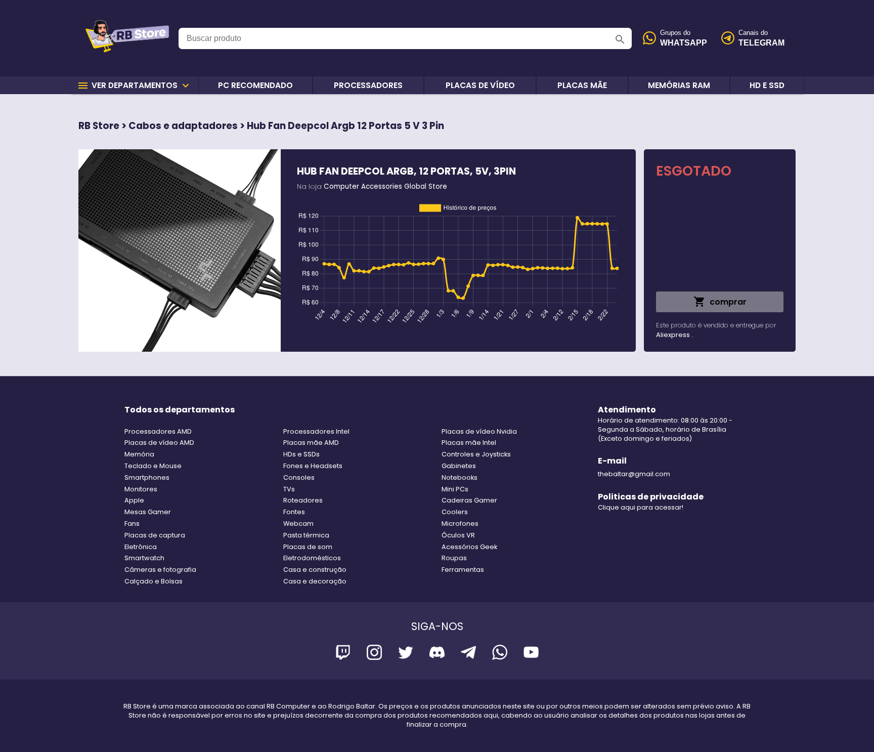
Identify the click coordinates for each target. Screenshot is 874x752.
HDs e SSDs (301, 454)
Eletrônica (140, 546)
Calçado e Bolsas (153, 581)
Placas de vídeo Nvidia (479, 431)
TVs (289, 489)
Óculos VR (458, 535)
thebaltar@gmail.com (634, 474)
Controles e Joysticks (476, 454)
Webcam (298, 523)
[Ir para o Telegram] (468, 654)
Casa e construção (314, 569)
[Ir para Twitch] (343, 654)
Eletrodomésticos (312, 558)
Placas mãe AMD (311, 442)
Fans (132, 523)
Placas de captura (154, 535)
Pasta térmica (306, 535)
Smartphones (146, 477)
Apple (134, 500)
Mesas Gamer (147, 512)
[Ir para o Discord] (437, 654)
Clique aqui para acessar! (640, 507)
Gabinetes (459, 466)
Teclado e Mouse (153, 466)
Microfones (460, 523)
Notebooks (459, 477)
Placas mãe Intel (469, 442)
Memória (139, 454)
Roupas (454, 558)
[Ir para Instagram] (374, 654)
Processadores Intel (316, 431)
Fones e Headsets (312, 466)
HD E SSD (767, 85)
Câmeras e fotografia (160, 569)
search (620, 39)
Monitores (140, 489)
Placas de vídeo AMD (159, 442)
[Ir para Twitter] (405, 654)
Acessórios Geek (469, 546)
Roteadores (303, 500)
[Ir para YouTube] (531, 654)
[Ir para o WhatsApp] (499, 654)
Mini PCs (455, 489)
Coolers (455, 512)
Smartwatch (144, 558)
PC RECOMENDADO (255, 85)
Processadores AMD (158, 431)
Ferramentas (463, 569)
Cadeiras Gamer (469, 500)
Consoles (299, 477)
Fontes (294, 512)
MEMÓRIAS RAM (679, 85)
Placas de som (307, 546)
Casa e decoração (314, 581)
